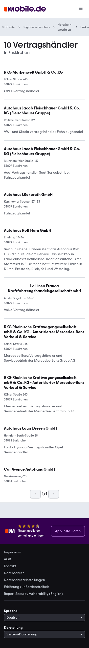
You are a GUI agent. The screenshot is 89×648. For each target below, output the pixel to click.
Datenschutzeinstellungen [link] (24, 580)
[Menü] (80, 9)
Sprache (11, 611)
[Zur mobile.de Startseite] (25, 9)
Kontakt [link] (10, 566)
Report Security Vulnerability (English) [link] (33, 594)
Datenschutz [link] (14, 573)
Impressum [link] (12, 552)
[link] (44, 288)
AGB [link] (7, 559)
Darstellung (13, 628)
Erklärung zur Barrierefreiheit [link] (26, 587)
